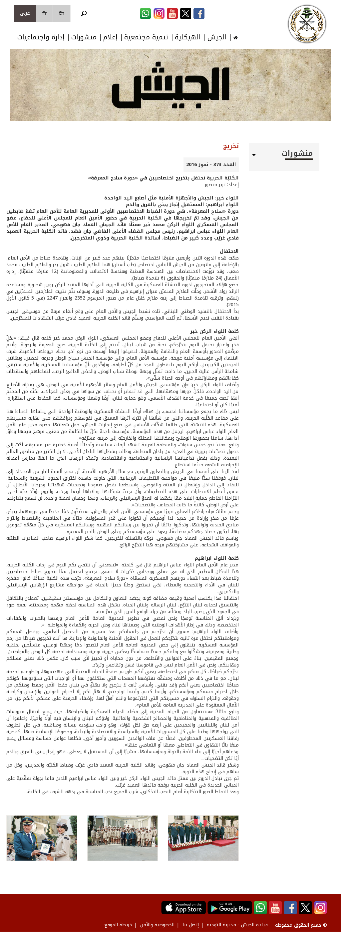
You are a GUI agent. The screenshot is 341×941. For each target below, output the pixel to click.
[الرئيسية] (307, 24)
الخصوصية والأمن (157, 924)
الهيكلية (188, 37)
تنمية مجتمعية (146, 37)
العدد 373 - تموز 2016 (211, 164)
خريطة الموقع (118, 924)
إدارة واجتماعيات (41, 37)
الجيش (217, 37)
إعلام (110, 37)
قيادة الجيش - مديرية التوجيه (237, 924)
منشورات (84, 37)
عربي (25, 13)
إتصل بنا (190, 924)
